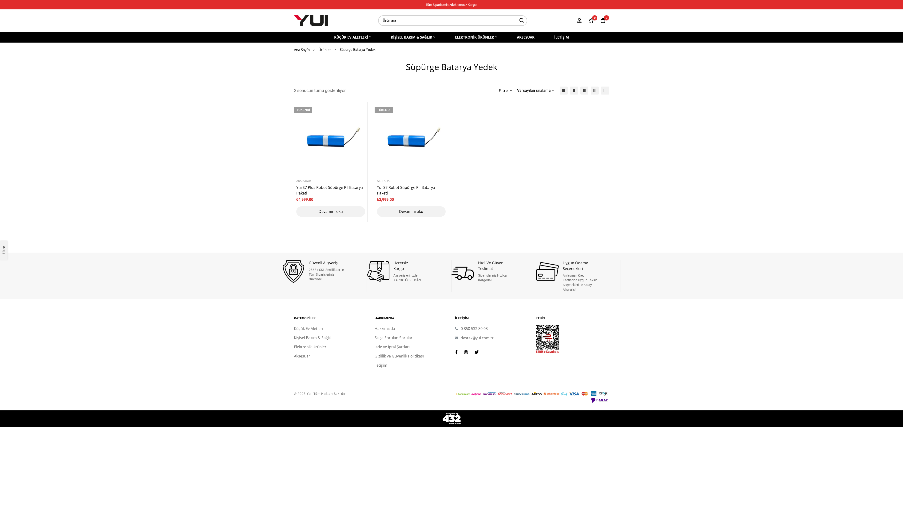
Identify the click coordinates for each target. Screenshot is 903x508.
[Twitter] (477, 352)
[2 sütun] (574, 91)
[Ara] (522, 20)
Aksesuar (303, 181)
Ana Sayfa (302, 49)
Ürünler (324, 49)
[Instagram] (466, 352)
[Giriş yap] (579, 20)
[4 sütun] (595, 91)
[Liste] (564, 91)
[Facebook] (456, 352)
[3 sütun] (584, 91)
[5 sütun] (605, 91)
